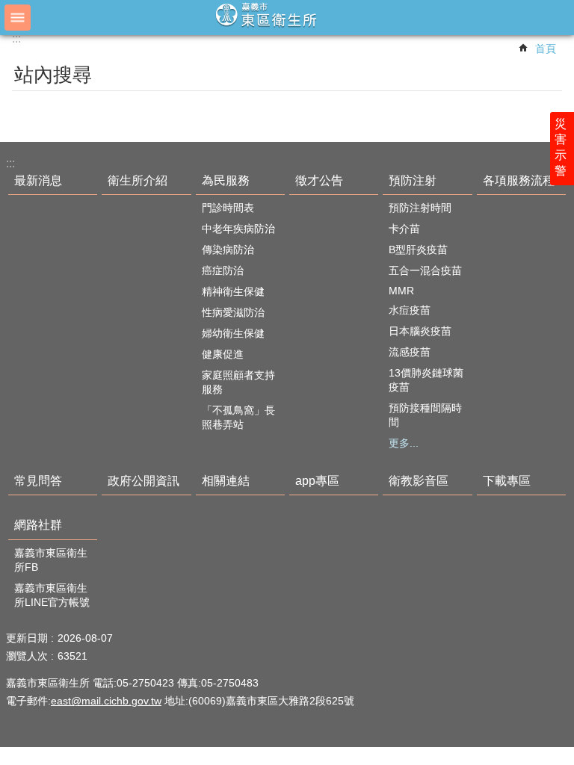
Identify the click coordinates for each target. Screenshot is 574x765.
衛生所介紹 (137, 180)
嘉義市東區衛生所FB (50, 560)
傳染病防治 (228, 249)
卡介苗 (404, 229)
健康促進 (223, 354)
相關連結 (226, 480)
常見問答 (38, 480)
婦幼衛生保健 (233, 333)
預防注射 (412, 180)
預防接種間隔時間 (425, 415)
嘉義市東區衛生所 (287, 17)
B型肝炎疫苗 (418, 249)
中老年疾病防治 (238, 229)
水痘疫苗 (409, 310)
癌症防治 (223, 270)
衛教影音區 (418, 480)
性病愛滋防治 (233, 312)
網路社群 (38, 524)
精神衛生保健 (233, 291)
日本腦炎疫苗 (420, 331)
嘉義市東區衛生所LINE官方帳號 (52, 595)
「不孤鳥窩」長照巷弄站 (238, 417)
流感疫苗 (409, 352)
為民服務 (226, 180)
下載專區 (507, 480)
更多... (404, 443)
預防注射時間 (420, 208)
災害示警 (561, 147)
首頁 (545, 49)
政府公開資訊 (143, 480)
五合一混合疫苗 (425, 270)
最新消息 (38, 180)
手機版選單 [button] (17, 17)
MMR (401, 291)
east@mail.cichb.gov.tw (106, 701)
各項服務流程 (519, 180)
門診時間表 (228, 208)
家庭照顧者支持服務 (238, 382)
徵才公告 (319, 180)
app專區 (317, 480)
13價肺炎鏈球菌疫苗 (426, 380)
